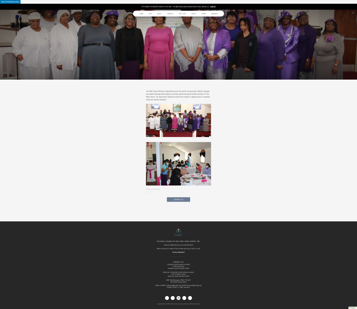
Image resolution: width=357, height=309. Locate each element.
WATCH (193, 14)
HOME (141, 14)
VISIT (150, 14)
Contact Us (178, 200)
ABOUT (159, 14)
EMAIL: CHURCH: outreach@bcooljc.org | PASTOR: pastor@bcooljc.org (178, 285)
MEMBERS (214, 14)
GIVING (203, 14)
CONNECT (170, 14)
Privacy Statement (178, 252)
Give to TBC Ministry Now (10, 2)
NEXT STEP (182, 14)
